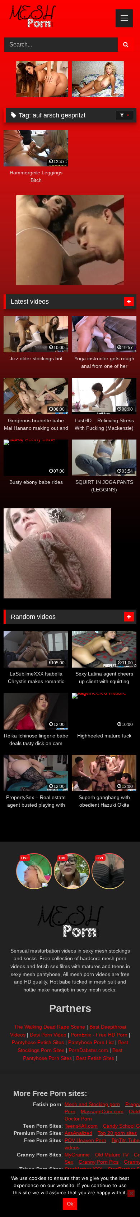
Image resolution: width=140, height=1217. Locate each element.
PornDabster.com (88, 1050)
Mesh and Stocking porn (92, 1104)
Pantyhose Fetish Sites (38, 1042)
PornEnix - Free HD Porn (99, 1035)
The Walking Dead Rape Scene (49, 1027)
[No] (131, 1193)
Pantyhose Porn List (91, 1042)
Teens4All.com (81, 1126)
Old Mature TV (112, 1155)
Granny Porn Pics (98, 1162)
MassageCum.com (102, 1111)
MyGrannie (77, 1155)
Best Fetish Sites (95, 1058)
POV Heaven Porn (85, 1140)
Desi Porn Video (48, 1035)
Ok (70, 1204)
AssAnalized (78, 1133)
